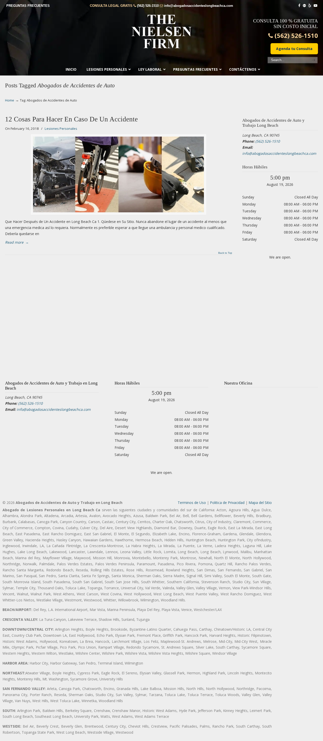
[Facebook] (299, 6)
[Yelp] (310, 6)
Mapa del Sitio (260, 502)
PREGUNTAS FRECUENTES (28, 6)
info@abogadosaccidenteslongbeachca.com (198, 6)
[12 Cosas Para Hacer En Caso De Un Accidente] (118, 174)
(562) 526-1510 (148, 6)
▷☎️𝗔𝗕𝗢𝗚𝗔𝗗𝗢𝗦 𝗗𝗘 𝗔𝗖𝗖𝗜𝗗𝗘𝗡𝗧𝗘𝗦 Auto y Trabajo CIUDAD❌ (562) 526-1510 (161, 31)
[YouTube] (315, 6)
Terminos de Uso (192, 502)
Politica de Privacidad (227, 502)
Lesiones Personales (61, 128)
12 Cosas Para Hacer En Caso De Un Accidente (71, 119)
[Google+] (304, 6)
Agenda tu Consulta (294, 48)
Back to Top (225, 253)
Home (9, 100)
